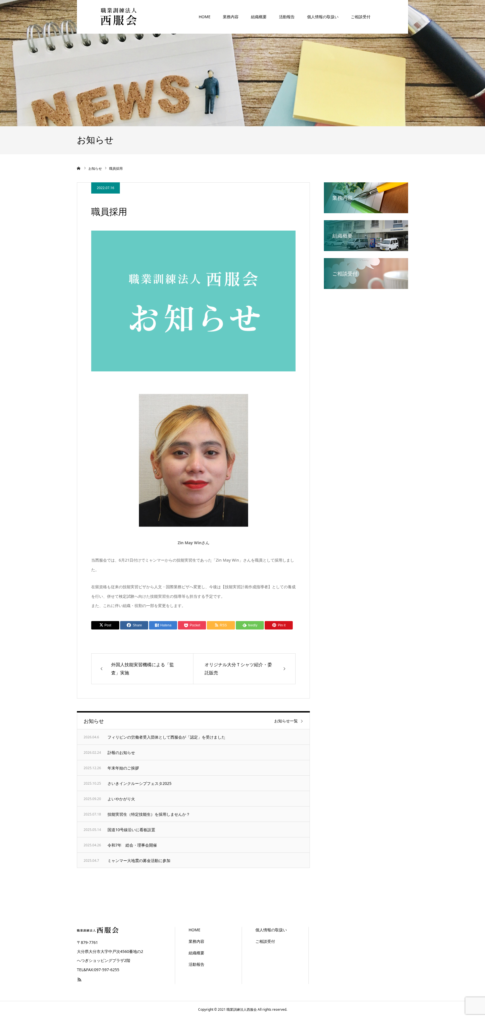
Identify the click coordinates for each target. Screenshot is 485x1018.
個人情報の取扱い (322, 16)
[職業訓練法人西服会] (119, 16)
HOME (205, 16)
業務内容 (231, 16)
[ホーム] (79, 168)
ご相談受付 (360, 16)
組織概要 (259, 16)
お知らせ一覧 (286, 721)
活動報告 (287, 16)
